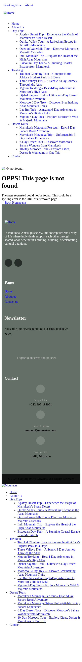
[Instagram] (18, 263)
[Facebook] (8, 263)
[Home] (9, 13)
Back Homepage (15, 202)
